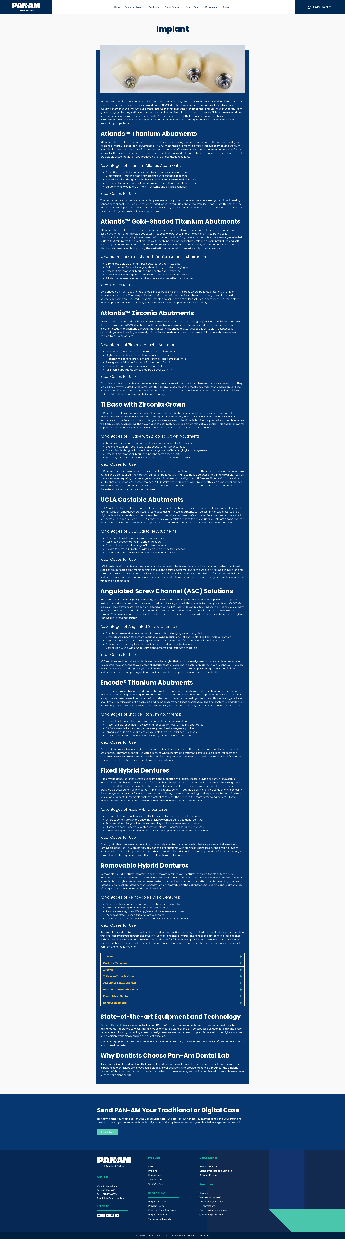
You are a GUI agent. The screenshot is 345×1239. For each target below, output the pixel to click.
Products (154, 7)
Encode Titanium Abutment (120, 989)
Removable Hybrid (115, 1002)
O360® (150, 1235)
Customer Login (133, 7)
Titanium (108, 956)
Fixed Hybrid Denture (116, 996)
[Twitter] (108, 1215)
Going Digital (172, 7)
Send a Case (192, 7)
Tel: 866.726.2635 (106, 1190)
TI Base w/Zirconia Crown (119, 976)
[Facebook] (99, 1215)
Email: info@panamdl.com (111, 1198)
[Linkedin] (112, 1215)
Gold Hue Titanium (115, 963)
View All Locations (107, 1186)
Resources (211, 7)
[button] (172, 956)
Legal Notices (204, 1235)
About (226, 7)
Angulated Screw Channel (119, 982)
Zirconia (108, 969)
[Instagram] (103, 1215)
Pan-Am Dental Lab (112, 1025)
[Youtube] (117, 1215)
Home (117, 7)
